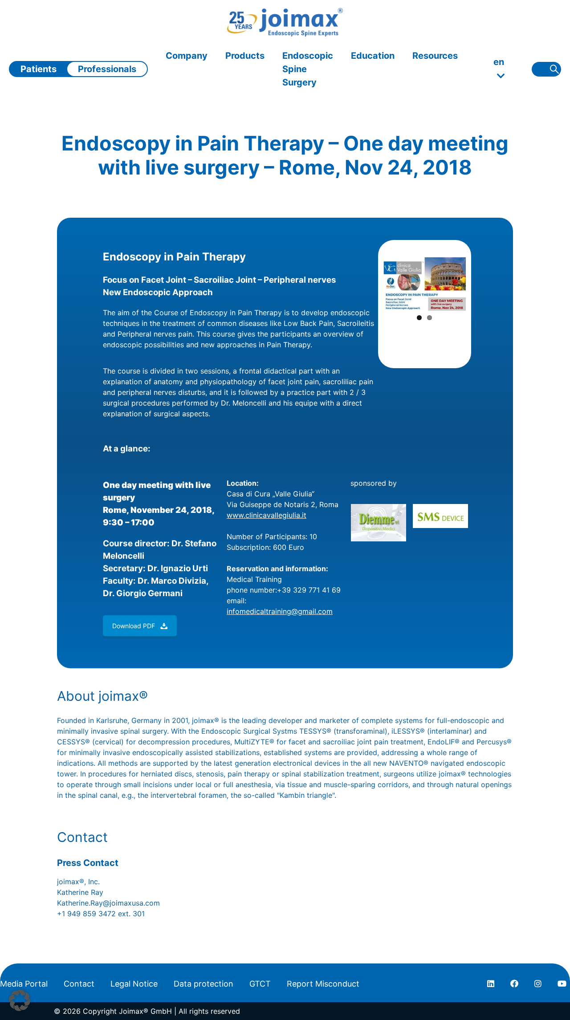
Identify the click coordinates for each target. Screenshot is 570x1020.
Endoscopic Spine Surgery (307, 69)
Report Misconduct (323, 983)
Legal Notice (134, 983)
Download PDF (133, 626)
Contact (79, 983)
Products (245, 55)
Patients (38, 69)
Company (187, 55)
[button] (19, 1000)
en (498, 62)
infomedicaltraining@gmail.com (280, 611)
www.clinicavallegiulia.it (266, 515)
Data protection (203, 983)
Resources (435, 55)
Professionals (107, 69)
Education (373, 55)
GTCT (260, 983)
